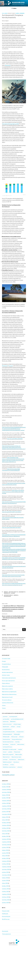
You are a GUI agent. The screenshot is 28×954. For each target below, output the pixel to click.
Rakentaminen (6, 757)
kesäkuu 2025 (5, 797)
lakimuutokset (20, 744)
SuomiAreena (12, 759)
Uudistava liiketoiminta (7, 702)
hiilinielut (21, 736)
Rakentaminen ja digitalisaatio (9, 691)
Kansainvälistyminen (17, 739)
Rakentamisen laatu (16, 757)
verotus (12, 764)
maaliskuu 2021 (6, 894)
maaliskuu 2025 (6, 806)
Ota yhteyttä (5, 931)
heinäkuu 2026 (5, 784)
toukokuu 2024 (5, 825)
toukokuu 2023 (5, 839)
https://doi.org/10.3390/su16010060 (15, 438)
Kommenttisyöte (6, 916)
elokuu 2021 (5, 883)
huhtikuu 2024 (5, 828)
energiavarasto (20, 731)
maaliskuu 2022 (6, 866)
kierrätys (17, 741)
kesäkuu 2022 (5, 858)
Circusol (11, 365)
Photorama (7, 65)
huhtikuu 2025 (5, 803)
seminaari (5, 759)
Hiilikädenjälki (6, 736)
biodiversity (5, 721)
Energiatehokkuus (6, 664)
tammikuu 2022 (6, 869)
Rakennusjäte (18, 754)
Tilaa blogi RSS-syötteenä (8, 774)
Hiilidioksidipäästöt (7, 734)
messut (4, 752)
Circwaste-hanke (6, 658)
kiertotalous (6, 744)
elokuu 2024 (5, 820)
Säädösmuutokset (7, 762)
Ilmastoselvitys (6, 739)
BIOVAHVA (12, 721)
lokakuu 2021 (5, 877)
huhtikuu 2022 (5, 864)
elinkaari (13, 726)
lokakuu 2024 (5, 817)
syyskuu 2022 (5, 853)
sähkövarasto (21, 759)
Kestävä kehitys (13, 591)
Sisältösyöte (5, 913)
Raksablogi (18, 3)
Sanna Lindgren (20, 13)
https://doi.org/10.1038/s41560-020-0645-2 (11, 527)
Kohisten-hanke (6, 675)
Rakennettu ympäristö (7, 686)
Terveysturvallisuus (6, 700)
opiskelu (10, 752)
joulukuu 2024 (5, 811)
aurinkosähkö (6, 719)
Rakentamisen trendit (7, 697)
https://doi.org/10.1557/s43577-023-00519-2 (11, 511)
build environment (7, 724)
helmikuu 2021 (5, 897)
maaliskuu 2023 (6, 842)
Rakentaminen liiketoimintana (9, 694)
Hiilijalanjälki (5, 667)
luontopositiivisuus (7, 747)
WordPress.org (5, 919)
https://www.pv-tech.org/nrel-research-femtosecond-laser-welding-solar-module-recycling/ (13, 492)
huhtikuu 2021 (5, 891)
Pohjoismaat (17, 752)
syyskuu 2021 (5, 880)
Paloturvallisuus (6, 683)
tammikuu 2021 (6, 899)
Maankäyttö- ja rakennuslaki (9, 749)
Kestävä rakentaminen (7, 672)
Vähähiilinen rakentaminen (9, 767)
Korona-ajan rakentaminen (8, 680)
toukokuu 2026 (5, 789)
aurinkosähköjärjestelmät (17, 719)
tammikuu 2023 (6, 844)
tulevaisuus (7, 596)
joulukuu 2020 (5, 902)
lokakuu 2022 (5, 850)
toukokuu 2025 (5, 800)
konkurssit (12, 744)
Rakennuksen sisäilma (7, 689)
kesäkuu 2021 (5, 886)
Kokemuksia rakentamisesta (9, 678)
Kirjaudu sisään (5, 911)
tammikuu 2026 (6, 792)
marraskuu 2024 (6, 814)
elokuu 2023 (5, 833)
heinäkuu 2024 (5, 822)
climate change (17, 724)
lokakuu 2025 (5, 795)
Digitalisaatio (6, 726)
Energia (6, 591)
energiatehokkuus (7, 729)
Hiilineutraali (14, 736)
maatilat (20, 749)
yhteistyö (19, 767)
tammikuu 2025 (6, 808)
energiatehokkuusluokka (9, 731)
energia (16, 595)
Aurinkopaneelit (8, 595)
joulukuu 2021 (5, 872)
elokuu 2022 (5, 855)
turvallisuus (5, 764)
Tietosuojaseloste (6, 934)
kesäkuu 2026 (5, 786)
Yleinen (13, 593)
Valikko (14, 8)
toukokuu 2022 (5, 861)
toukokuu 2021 (5, 888)
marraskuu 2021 (6, 875)
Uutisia (3, 705)
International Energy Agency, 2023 (10, 124)
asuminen (5, 716)
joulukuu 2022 (5, 847)
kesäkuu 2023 (5, 836)
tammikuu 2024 (6, 831)
